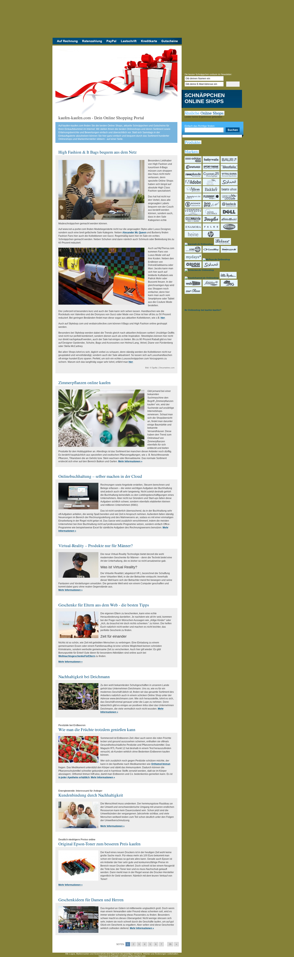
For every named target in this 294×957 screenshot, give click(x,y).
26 (170, 944)
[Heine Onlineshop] (193, 237)
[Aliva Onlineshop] (193, 192)
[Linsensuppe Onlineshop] (229, 252)
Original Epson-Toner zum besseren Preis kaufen (99, 844)
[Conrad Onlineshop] (193, 169)
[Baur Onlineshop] (229, 162)
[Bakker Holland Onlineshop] (211, 192)
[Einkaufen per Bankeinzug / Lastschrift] (129, 43)
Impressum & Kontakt (108, 956)
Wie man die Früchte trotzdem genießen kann (96, 729)
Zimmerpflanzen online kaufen (84, 382)
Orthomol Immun (160, 764)
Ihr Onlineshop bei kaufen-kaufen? (203, 310)
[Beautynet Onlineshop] (193, 199)
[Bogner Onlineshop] (193, 207)
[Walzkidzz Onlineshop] (193, 285)
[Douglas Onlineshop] (211, 222)
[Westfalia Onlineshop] (229, 169)
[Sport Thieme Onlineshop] (211, 169)
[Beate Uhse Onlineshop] (229, 192)
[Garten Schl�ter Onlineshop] (211, 285)
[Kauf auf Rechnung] (66, 43)
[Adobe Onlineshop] (193, 184)
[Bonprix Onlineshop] (211, 207)
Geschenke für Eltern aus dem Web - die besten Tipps (103, 605)
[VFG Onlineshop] (229, 285)
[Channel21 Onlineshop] (211, 177)
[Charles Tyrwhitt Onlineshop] (193, 214)
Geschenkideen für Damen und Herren (91, 899)
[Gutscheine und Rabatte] (170, 43)
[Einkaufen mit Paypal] (111, 43)
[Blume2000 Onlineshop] (229, 199)
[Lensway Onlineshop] (211, 252)
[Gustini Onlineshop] (229, 229)
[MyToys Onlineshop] (216, 259)
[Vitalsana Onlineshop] (229, 177)
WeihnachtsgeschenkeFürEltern (76, 656)
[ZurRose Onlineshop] (193, 293)
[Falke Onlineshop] (211, 229)
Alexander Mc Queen (134, 232)
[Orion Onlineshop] (193, 267)
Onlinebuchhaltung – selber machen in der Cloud (100, 476)
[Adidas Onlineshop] (193, 162)
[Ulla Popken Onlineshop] (228, 278)
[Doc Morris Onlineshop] (193, 222)
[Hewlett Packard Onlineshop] (211, 237)
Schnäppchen (205, 95)
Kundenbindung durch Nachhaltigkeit (90, 795)
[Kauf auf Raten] (92, 43)
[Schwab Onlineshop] (229, 184)
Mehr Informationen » (130, 461)
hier (163, 317)
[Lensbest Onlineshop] (193, 252)
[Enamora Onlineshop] (193, 229)
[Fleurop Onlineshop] (211, 199)
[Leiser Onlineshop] (222, 244)
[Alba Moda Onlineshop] (211, 184)
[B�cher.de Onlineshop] (229, 207)
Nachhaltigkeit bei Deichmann (84, 676)
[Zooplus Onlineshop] (193, 177)
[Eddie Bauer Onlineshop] (229, 222)
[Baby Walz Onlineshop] (211, 162)
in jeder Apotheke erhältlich (74, 777)
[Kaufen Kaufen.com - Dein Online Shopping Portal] (117, 20)
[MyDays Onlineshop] (193, 259)
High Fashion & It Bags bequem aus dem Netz (97, 152)
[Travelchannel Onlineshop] (202, 278)
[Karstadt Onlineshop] (199, 244)
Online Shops (204, 101)
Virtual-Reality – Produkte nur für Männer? (95, 545)
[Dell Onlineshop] (229, 214)
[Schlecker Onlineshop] (199, 270)
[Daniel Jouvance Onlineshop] (211, 214)
